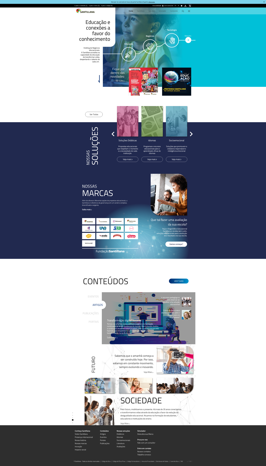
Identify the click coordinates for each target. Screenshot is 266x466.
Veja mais (127, 159)
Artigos (98, 305)
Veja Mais (148, 372)
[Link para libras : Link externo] (190, 5)
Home (131, 11)
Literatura (120, 443)
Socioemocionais (123, 440)
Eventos (93, 296)
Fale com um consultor (146, 442)
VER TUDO (178, 281)
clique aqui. (151, 2)
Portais (94, 322)
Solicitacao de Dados (162, 461)
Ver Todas (94, 114)
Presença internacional (84, 437)
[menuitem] (81, 5)
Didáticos (120, 434)
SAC (182, 461)
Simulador (162, 11)
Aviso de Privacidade (148, 461)
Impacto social (80, 449)
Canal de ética (174, 461)
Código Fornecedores (133, 461)
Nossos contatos (144, 451)
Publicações (91, 313)
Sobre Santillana (81, 434)
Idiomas (120, 437)
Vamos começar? (176, 244)
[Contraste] (182, 4)
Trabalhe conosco (144, 454)
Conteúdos (174, 11)
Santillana (140, 11)
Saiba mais (86, 209)
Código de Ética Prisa (119, 461)
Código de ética (106, 461)
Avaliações (121, 446)
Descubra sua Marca (145, 434)
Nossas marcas (81, 443)
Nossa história (80, 440)
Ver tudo (119, 80)
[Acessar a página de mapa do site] (186, 4)
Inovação (78, 446)
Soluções (151, 11)
